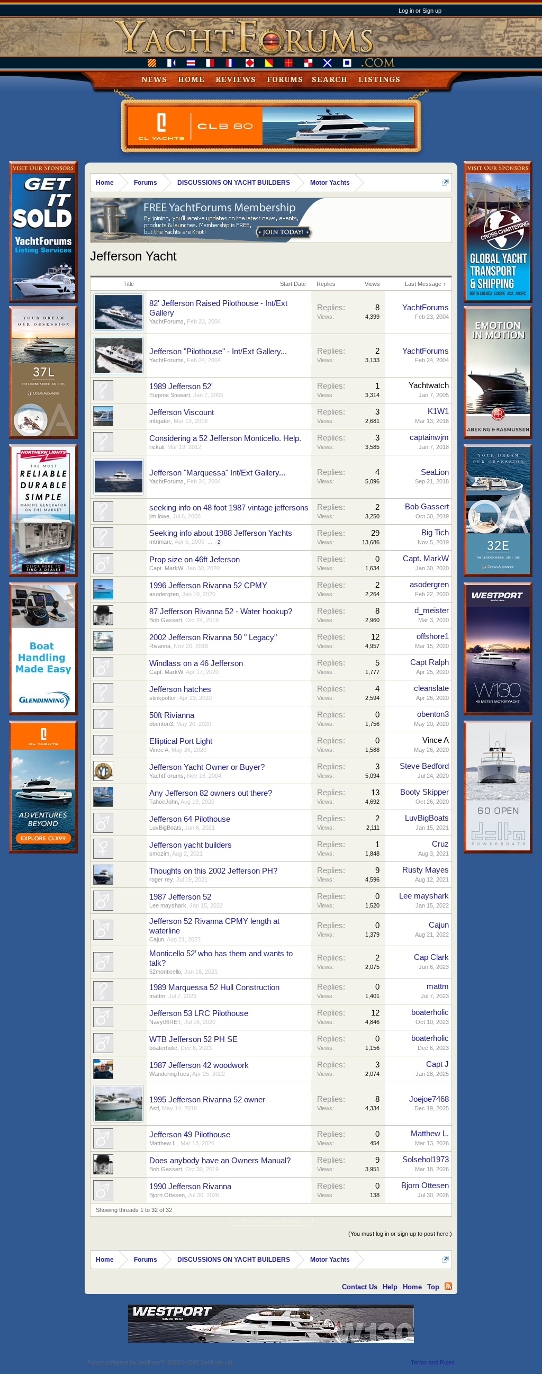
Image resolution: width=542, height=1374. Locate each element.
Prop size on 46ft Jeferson (194, 559)
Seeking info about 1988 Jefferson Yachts (220, 533)
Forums (285, 79)
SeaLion (435, 472)
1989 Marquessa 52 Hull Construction (214, 987)
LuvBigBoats (165, 827)
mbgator (159, 421)
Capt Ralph (429, 662)
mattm (157, 996)
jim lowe (159, 516)
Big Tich (435, 532)
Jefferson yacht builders (190, 845)
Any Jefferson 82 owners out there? (210, 793)
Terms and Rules (433, 1362)
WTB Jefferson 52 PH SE (193, 1039)
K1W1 (438, 411)
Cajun (156, 939)
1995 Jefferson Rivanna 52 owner (207, 1099)
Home (191, 79)
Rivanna (159, 646)
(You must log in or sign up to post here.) (400, 1234)
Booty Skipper (424, 792)
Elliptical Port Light (180, 741)
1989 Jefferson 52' (181, 386)
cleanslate (431, 688)
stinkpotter (162, 698)
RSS (448, 1286)
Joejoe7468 (429, 1099)
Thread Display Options (271, 1221)
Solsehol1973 (425, 1159)
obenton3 (161, 724)
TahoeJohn (163, 801)
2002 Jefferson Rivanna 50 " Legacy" (213, 637)
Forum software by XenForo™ (160, 1362)
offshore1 (433, 636)
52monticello (165, 971)
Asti (154, 1108)
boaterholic (430, 1012)
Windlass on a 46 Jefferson (196, 663)
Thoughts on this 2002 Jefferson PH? (213, 871)
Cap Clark (431, 957)
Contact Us (359, 1287)
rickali (156, 447)
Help (390, 1287)
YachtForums (166, 321)
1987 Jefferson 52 (180, 897)
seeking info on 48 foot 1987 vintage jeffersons (229, 508)
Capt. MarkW (166, 568)
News (154, 79)
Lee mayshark (167, 905)
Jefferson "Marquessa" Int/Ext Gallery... (217, 473)
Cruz (440, 844)
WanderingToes (169, 1074)
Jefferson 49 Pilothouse (189, 1134)
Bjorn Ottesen (167, 1195)
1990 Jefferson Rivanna (190, 1186)
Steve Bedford (424, 766)
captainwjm (429, 437)
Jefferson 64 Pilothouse (189, 819)
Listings (379, 79)
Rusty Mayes (425, 870)
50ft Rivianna (171, 715)
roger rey (161, 879)
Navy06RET (165, 1022)
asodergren (164, 594)
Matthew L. (163, 1143)
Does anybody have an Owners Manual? (220, 1160)
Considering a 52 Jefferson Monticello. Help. (225, 438)
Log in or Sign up (420, 10)
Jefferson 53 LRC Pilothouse (198, 1013)
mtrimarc (160, 541)
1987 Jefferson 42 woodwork (199, 1065)
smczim (159, 853)
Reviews (235, 79)
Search (330, 79)
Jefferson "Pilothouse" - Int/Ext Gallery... (218, 351)
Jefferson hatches (180, 689)
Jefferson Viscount (181, 412)
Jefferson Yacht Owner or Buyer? (207, 767)
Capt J (437, 1064)
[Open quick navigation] (445, 182)
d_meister (431, 610)
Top (433, 1287)
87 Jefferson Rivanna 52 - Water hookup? (220, 611)
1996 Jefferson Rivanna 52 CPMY (208, 585)
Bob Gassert (427, 506)
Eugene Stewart (169, 395)
